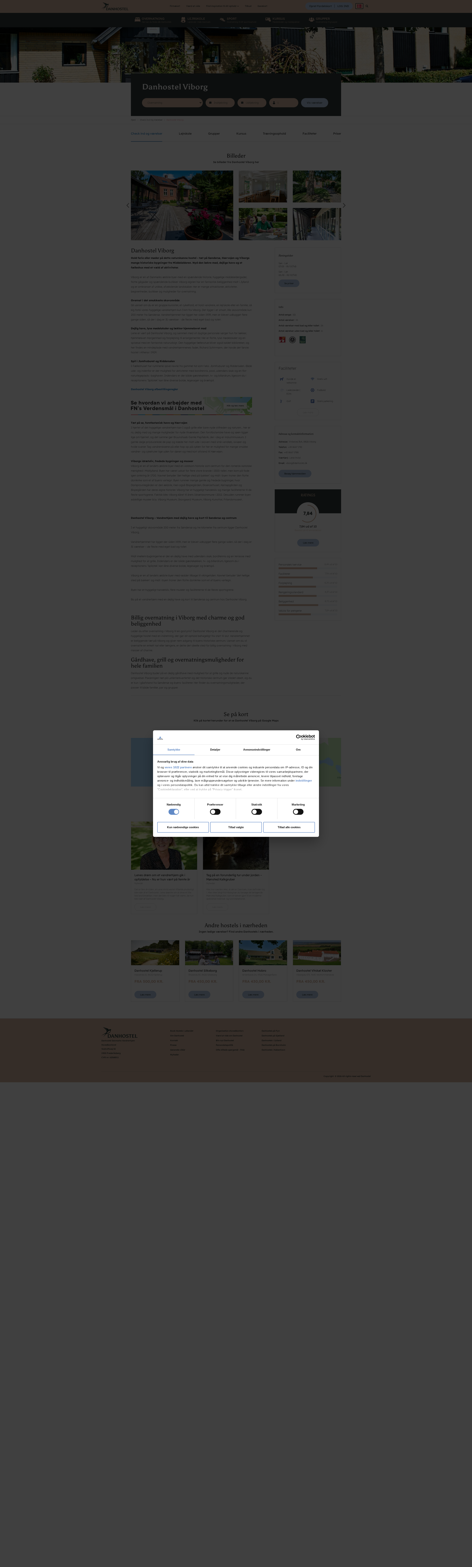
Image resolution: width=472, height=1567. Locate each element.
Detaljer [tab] (215, 749)
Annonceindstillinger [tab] (256, 749)
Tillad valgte (236, 827)
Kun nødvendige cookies (183, 827)
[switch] (215, 812)
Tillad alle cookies (289, 827)
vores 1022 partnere (178, 767)
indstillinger (304, 780)
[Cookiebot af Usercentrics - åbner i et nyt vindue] (299, 737)
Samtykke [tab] (173, 749)
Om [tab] (298, 749)
